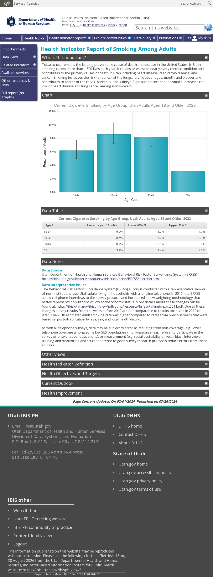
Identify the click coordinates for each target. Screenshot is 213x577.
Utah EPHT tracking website (40, 519)
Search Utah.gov (191, 3)
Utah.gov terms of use (140, 489)
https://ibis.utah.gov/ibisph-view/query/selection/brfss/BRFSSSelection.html (101, 278)
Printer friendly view (32, 535)
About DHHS (131, 443)
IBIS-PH (74, 25)
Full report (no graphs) (12, 94)
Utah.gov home (133, 464)
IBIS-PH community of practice (42, 527)
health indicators (94, 25)
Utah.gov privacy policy (140, 481)
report (123, 25)
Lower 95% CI (137, 225)
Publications (168, 38)
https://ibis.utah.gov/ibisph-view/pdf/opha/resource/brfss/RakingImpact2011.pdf (120, 306)
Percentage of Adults (102, 225)
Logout (20, 544)
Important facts (13, 49)
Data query (142, 38)
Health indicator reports (68, 38)
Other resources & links (15, 82)
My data (204, 37)
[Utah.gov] (6, 3)
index (111, 25)
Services (19, 3)
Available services (15, 72)
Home (7, 38)
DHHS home (130, 426)
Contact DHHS (132, 434)
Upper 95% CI (178, 225)
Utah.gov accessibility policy (145, 472)
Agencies (33, 3)
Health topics (34, 38)
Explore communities (110, 38)
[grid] (124, 237)
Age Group (52, 225)
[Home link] (31, 22)
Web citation (25, 510)
